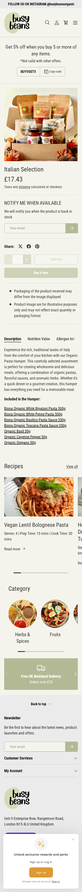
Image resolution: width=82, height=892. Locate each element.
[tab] (12, 339)
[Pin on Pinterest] (37, 246)
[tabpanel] (41, 396)
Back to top (39, 704)
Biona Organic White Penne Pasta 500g (33, 414)
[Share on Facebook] (29, 246)
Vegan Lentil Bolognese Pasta (36, 525)
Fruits (55, 634)
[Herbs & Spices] (22, 614)
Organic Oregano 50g (20, 442)
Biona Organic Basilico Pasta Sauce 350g (35, 420)
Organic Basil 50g (17, 431)
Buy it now (41, 273)
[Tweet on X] (20, 246)
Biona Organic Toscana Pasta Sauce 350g (35, 425)
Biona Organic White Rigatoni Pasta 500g (35, 408)
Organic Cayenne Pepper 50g (25, 437)
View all (72, 466)
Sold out (56, 259)
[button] (66, 22)
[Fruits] (55, 614)
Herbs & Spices (22, 638)
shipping (24, 187)
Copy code (55, 71)
